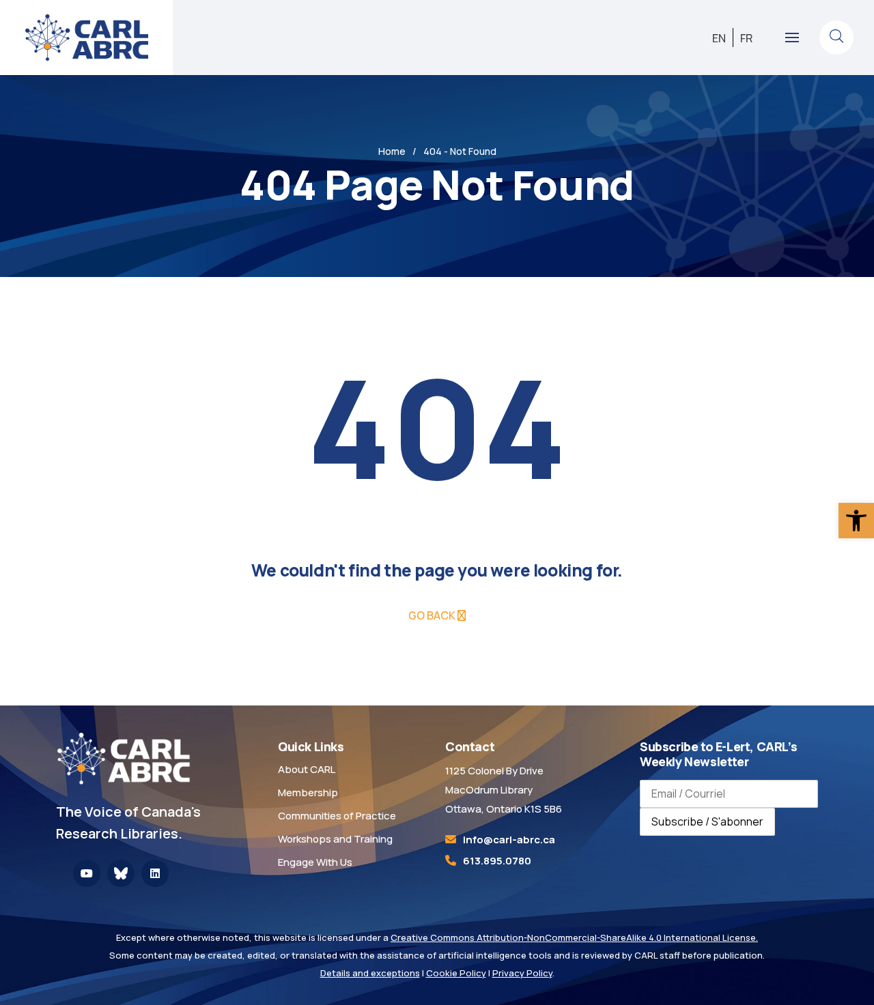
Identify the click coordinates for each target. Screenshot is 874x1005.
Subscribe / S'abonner (707, 821)
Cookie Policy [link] (456, 973)
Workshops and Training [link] (335, 839)
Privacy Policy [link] (522, 973)
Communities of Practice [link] (337, 816)
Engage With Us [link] (315, 862)
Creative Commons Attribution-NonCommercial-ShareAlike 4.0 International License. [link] (574, 937)
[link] (856, 520)
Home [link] (392, 151)
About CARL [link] (306, 769)
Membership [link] (308, 792)
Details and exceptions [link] (370, 973)
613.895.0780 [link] (497, 861)
